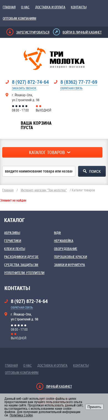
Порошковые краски (70, 256)
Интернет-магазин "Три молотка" (44, 190)
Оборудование (65, 248)
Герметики (12, 240)
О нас (25, 7)
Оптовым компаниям (19, 18)
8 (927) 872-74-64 (30, 82)
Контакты (78, 7)
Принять (94, 407)
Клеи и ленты (14, 248)
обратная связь (71, 88)
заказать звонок (24, 88)
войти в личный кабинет (82, 32)
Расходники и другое (21, 256)
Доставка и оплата (50, 7)
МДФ (57, 232)
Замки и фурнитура (69, 264)
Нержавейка (63, 240)
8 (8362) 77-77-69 (78, 82)
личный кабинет (59, 386)
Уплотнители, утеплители (24, 272)
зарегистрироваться (32, 32)
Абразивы (12, 232)
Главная (9, 7)
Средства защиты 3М (21, 264)
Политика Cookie (21, 415)
